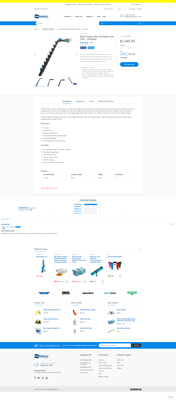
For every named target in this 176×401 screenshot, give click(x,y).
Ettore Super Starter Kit (51, 319)
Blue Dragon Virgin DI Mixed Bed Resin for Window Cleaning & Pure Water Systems (61, 259)
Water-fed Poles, (99, 75)
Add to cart (130, 64)
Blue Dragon (83, 33)
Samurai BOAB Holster (115, 257)
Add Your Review (85, 44)
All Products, (92, 69)
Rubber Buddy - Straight (87, 310)
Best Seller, (100, 69)
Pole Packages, (98, 73)
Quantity (122, 45)
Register (133, 9)
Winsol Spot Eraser (86, 328)
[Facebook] (35, 377)
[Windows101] (41, 16)
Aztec (109, 254)
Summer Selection (48, 29)
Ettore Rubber (121, 310)
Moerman (92, 254)
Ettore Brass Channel (123, 328)
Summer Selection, (87, 75)
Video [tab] (91, 101)
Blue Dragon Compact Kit (51, 328)
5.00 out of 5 (32, 208)
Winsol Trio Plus (85, 319)
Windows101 (57, 254)
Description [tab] (66, 101)
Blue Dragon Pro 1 (42, 257)
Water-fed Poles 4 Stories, (96, 76)
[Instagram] (43, 377)
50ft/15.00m (124, 57)
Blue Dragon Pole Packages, (90, 71)
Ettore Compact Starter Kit (52, 310)
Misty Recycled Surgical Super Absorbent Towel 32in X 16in (79, 259)
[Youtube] (46, 377)
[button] (84, 43)
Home (36, 29)
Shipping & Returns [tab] (106, 101)
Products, (106, 73)
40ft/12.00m (131, 54)
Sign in (140, 9)
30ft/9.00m (124, 54)
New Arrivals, (90, 73)
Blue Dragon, (108, 69)
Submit (136, 345)
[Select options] (66, 281)
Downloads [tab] (80, 101)
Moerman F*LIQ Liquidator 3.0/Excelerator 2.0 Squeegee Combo (96, 259)
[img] (5, 224)
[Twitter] (39, 377)
